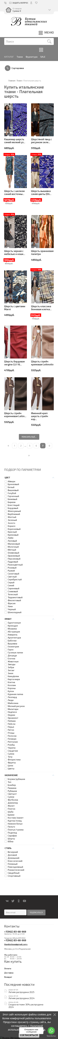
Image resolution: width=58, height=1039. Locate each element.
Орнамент (13, 718)
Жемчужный (14, 511)
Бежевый (12, 499)
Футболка (13, 800)
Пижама (12, 788)
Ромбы (11, 745)
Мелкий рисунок (16, 706)
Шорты (11, 838)
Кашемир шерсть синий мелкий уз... (14, 141)
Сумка (11, 754)
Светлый (12, 576)
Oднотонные (14, 622)
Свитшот (12, 794)
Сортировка (18, 68)
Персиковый (14, 559)
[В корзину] (8, 112)
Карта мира (14, 679)
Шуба (10, 812)
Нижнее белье (15, 824)
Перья (11, 727)
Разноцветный (15, 564)
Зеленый (12, 520)
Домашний (13, 858)
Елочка (11, 658)
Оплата (7, 968)
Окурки (11, 715)
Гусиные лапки (15, 652)
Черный (12, 609)
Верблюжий (14, 514)
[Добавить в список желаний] (8, 120)
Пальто (11, 826)
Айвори (11, 481)
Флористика (14, 759)
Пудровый (13, 562)
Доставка (8, 972)
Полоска (12, 736)
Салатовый (13, 573)
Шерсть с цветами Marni (14, 308)
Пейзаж (12, 721)
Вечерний (13, 852)
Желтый (12, 517)
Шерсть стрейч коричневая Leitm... (15, 415)
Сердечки (13, 751)
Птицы (11, 733)
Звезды (11, 664)
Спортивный (14, 876)
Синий (11, 585)
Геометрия (13, 646)
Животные (13, 661)
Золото (11, 523)
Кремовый (13, 535)
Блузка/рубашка (16, 779)
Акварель (12, 634)
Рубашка (12, 791)
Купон (11, 691)
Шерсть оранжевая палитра (42, 252)
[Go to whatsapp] (51, 1030)
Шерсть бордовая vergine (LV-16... (14, 363)
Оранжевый (14, 556)
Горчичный (13, 496)
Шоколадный (14, 612)
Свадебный (13, 873)
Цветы (11, 768)
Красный (12, 532)
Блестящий (13, 505)
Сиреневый (13, 588)
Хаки (10, 606)
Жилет (11, 806)
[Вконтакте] (7, 901)
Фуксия (11, 603)
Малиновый (14, 544)
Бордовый (13, 508)
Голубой (12, 493)
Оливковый (13, 553)
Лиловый (12, 541)
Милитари (13, 709)
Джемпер (13, 803)
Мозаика (12, 628)
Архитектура (14, 637)
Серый (11, 582)
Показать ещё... (29, 437)
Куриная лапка (15, 694)
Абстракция (14, 631)
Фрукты (12, 762)
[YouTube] (24, 901)
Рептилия (13, 742)
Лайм (10, 538)
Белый (11, 487)
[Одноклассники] (19, 901)
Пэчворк (12, 739)
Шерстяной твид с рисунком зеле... (41, 141)
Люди (11, 700)
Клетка (11, 682)
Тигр (10, 757)
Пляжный (12, 864)
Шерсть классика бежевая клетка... (41, 308)
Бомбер (12, 785)
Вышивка (12, 643)
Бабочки (12, 640)
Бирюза (11, 502)
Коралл (11, 526)
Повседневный (15, 867)
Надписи (12, 712)
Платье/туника (16, 829)
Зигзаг (11, 670)
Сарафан (12, 835)
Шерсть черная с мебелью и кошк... (14, 252)
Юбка (10, 841)
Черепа (11, 748)
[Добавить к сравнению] (8, 128)
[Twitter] (13, 901)
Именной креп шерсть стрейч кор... (39, 416)
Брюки (11, 815)
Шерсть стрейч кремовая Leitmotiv (42, 363)
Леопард (12, 697)
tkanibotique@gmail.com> (16, 944)
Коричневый (14, 529)
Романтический (16, 870)
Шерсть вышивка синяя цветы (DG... (41, 192)
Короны (12, 688)
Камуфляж (13, 676)
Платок (11, 809)
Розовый (12, 567)
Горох (11, 649)
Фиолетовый (14, 600)
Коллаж (12, 685)
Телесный (13, 594)
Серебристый (15, 579)
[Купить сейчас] (8, 104)
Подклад (12, 832)
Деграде (12, 655)
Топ (9, 782)
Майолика (13, 703)
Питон (11, 730)
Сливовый (13, 591)
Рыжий (11, 570)
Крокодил (13, 625)
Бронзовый (13, 484)
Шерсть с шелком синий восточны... (14, 192)
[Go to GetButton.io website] (51, 1036)
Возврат (8, 977)
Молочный (13, 547)
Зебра (11, 667)
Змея (10, 673)
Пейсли (11, 724)
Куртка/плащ (15, 821)
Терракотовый (15, 597)
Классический (15, 861)
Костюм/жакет (16, 818)
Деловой (12, 855)
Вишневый (13, 490)
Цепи (10, 765)
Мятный (12, 550)
